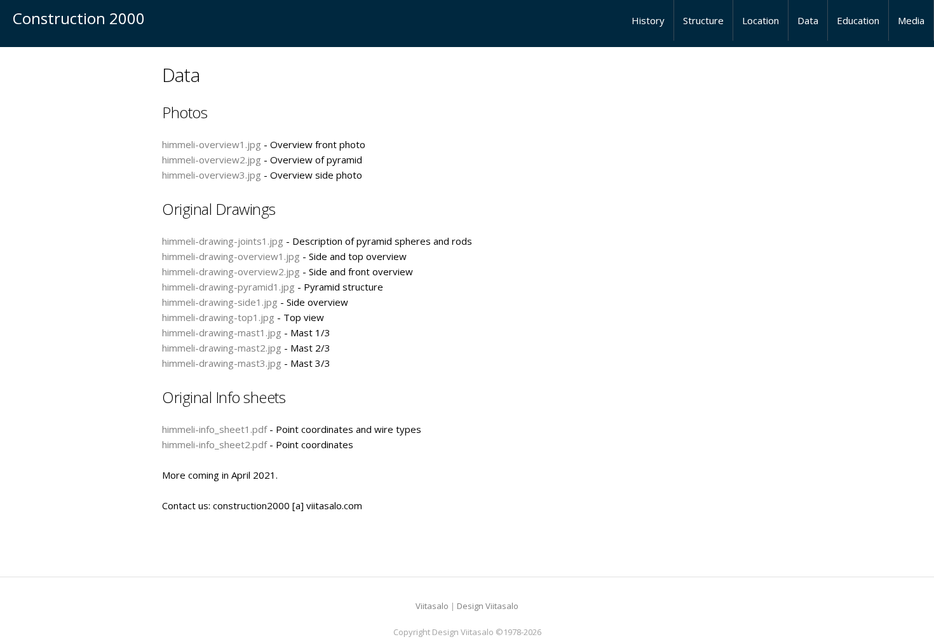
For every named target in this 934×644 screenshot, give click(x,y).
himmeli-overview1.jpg (211, 144)
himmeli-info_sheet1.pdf (214, 429)
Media (911, 20)
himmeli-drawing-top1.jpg (218, 317)
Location (760, 20)
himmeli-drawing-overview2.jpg (231, 271)
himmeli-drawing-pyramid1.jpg (228, 286)
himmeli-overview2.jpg (211, 159)
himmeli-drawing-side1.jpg (220, 302)
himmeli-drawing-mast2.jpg (221, 347)
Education (858, 20)
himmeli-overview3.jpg (211, 174)
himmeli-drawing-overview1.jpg (231, 256)
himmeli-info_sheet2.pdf (214, 444)
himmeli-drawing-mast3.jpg (221, 363)
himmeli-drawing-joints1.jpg (222, 241)
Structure (703, 20)
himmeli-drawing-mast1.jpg (221, 332)
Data (807, 20)
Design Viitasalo (487, 606)
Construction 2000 (79, 18)
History (648, 20)
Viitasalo (432, 606)
